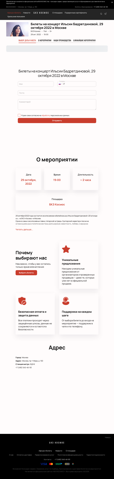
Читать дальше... (24, 229)
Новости (26, 13)
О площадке (57, 13)
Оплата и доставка (24, 455)
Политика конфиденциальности (70, 455)
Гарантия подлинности (96, 455)
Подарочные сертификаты (76, 13)
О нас (11, 455)
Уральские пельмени (16, 16)
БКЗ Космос (36, 31)
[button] (59, 84)
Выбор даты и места (27, 40)
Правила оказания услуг (44, 455)
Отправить (57, 120)
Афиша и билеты (14, 13)
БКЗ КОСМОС (41, 12)
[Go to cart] (105, 14)
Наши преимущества (62, 40)
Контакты (47, 459)
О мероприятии (44, 40)
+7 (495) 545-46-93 (101, 7)
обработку (46, 115)
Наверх (108, 437)
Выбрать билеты (26, 272)
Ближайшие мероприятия (84, 40)
